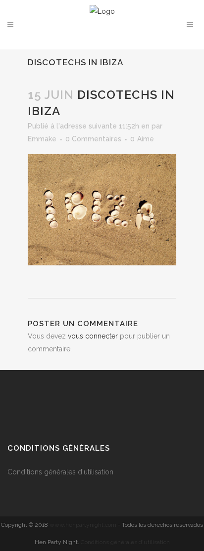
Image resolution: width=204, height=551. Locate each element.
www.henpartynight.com (83, 524)
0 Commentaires (93, 139)
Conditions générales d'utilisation (61, 472)
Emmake (42, 139)
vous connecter (93, 336)
